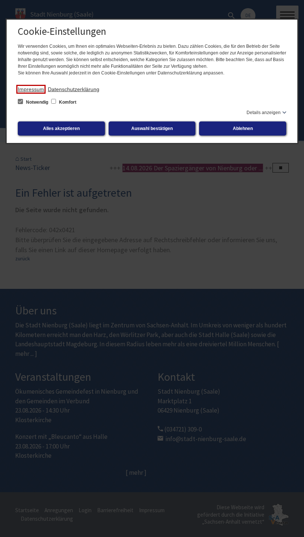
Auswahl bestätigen (152, 128)
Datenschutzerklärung (73, 89)
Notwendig (37, 102)
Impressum (31, 89)
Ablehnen (243, 128)
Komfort (67, 102)
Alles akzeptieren (61, 128)
